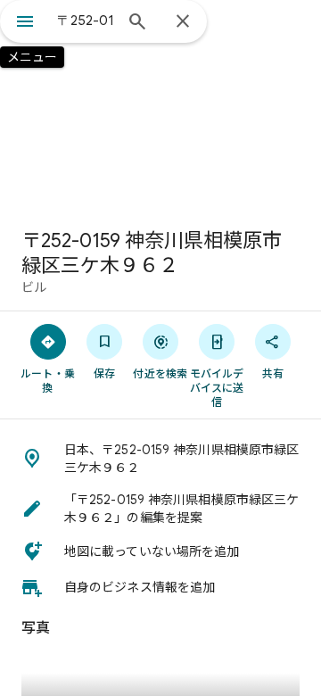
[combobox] (84, 20)
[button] (160, 459)
